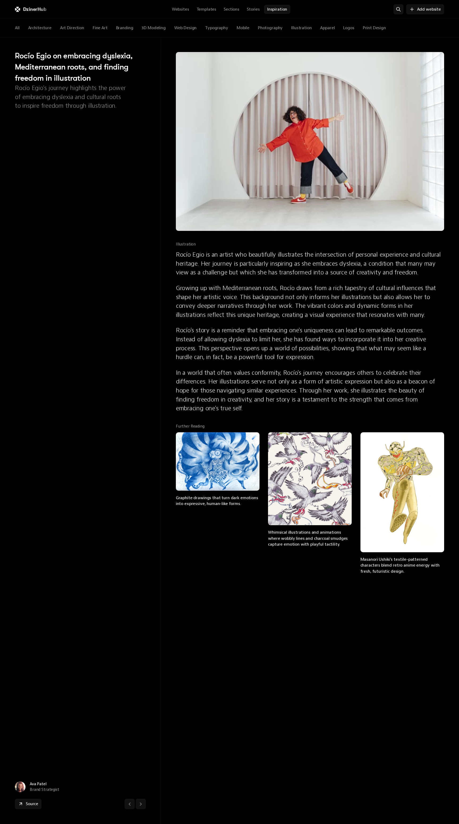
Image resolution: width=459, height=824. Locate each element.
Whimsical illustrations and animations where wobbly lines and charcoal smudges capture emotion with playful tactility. (308, 538)
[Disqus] (310, 651)
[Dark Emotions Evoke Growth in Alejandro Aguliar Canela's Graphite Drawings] (218, 461)
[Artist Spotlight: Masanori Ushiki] (402, 492)
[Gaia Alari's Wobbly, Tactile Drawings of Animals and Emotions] (310, 478)
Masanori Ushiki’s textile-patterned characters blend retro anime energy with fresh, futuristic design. (400, 565)
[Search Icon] (398, 9)
